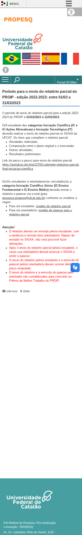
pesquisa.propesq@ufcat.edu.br (23, 198)
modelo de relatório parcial (53, 206)
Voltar (26, 291)
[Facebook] (5, 72)
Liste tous (11, 291)
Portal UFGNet (67, 82)
